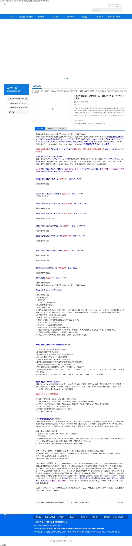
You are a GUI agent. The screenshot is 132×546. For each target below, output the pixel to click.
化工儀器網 (111, 532)
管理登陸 (117, 532)
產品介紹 (40, 128)
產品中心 (56, 17)
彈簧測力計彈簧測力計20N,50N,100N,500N (52, 502)
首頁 (11, 17)
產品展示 (46, 91)
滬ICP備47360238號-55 (78, 532)
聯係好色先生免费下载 (114, 6)
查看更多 (12, 112)
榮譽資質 (85, 17)
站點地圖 (98, 532)
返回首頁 (110, 4)
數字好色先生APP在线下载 (18, 103)
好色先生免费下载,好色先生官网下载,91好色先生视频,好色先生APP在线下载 (24, 1)
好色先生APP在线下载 (46, 528)
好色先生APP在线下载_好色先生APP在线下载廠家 (64, 91)
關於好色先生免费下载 (26, 17)
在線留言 (116, 4)
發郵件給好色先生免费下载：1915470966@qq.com (91, 123)
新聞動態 (41, 17)
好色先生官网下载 (58, 528)
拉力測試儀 (75, 528)
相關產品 (51, 128)
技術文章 (70, 17)
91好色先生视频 (67, 528)
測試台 (80, 528)
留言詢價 (61, 128)
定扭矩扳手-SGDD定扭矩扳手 (82, 502)
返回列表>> (121, 502)
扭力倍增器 (85, 528)
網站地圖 (3, 545)
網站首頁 (39, 517)
